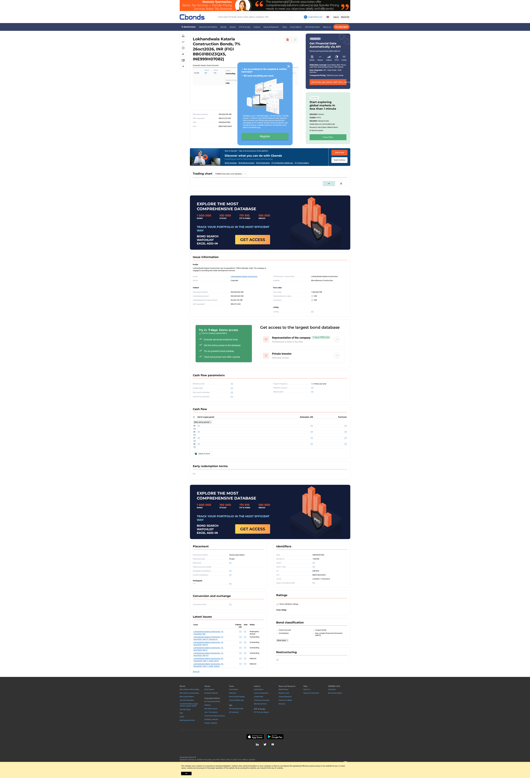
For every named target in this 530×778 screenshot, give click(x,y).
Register (265, 136)
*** (215, 73)
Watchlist (232, 693)
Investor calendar (210, 723)
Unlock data (339, 153)
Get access (252, 239)
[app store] (255, 736)
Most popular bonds (187, 720)
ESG (181, 713)
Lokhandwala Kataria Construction (244, 276)
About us (327, 27)
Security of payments (311, 693)
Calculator (332, 689)
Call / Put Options (211, 712)
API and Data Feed (236, 709)
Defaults (207, 705)
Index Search (258, 689)
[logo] (192, 17)
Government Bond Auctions (214, 716)
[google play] (275, 736)
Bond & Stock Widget (237, 697)
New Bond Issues (210, 709)
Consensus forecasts (262, 700)
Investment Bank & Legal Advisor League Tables (189, 705)
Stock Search (209, 689)
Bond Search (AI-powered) (189, 693)
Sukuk (182, 717)
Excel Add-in (296, 27)
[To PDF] (287, 39)
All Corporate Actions (212, 701)
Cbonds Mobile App (236, 700)
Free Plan (328, 137)
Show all (196, 672)
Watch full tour (339, 160)
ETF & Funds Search (261, 712)
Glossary (282, 704)
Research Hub (284, 693)
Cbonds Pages (185, 709)
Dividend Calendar (211, 693)
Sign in (336, 17)
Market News (283, 689)
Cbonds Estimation (187, 700)
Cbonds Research (285, 697)
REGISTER (345, 17)
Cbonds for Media (285, 700)
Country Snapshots (261, 693)
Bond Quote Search (187, 697)
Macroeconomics (260, 704)
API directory (234, 712)
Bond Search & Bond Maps (189, 689)
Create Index (258, 697)
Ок (186, 773)
